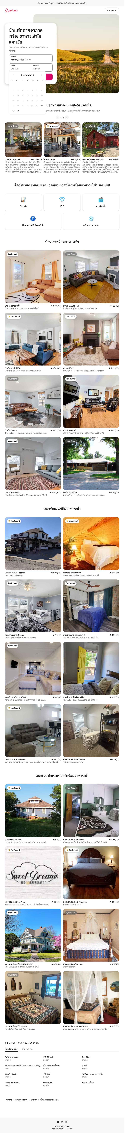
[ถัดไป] (67, 117)
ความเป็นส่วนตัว (58, 1129)
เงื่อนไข (69, 1129)
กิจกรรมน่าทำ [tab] (27, 1049)
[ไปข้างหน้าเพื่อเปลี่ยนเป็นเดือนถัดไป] (41, 75)
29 (42, 106)
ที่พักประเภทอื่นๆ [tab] (11, 1049)
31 (18, 111)
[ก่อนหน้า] (58, 117)
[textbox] (20, 68)
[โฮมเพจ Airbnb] (11, 10)
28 (37, 106)
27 (32, 106)
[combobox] (31, 59)
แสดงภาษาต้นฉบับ (78, 3)
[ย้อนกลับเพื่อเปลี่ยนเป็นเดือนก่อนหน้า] (13, 75)
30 (13, 111)
